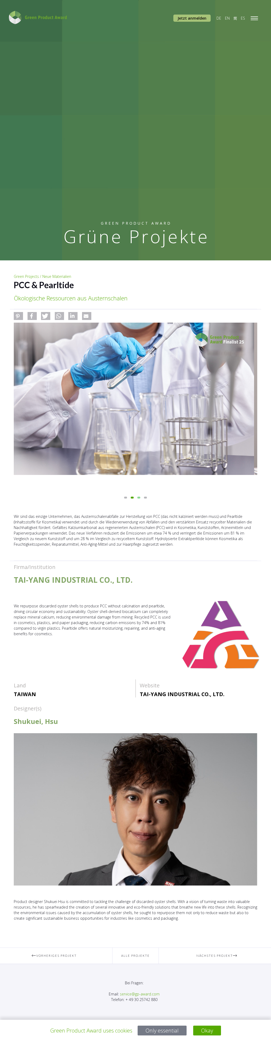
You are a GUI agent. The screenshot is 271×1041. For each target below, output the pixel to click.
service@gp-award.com (140, 993)
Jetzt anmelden (192, 18)
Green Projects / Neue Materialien (42, 276)
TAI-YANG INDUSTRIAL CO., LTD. (182, 694)
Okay (207, 1030)
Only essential (162, 1030)
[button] (18, 316)
